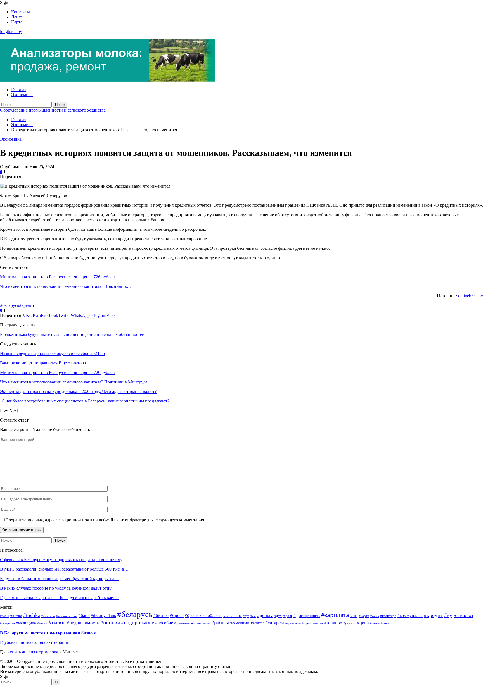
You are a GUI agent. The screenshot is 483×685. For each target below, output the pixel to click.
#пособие (164, 622)
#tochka (31, 615)
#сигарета (275, 622)
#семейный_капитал (247, 623)
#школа (375, 623)
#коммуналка (410, 615)
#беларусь (9, 305)
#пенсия (110, 622)
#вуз (246, 616)
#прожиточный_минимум (192, 623)
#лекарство (7, 623)
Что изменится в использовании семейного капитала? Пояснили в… (65, 286)
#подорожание (137, 622)
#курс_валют (458, 615)
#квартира (388, 616)
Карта (16, 22)
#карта (364, 616)
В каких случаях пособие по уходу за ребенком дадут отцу (56, 588)
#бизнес (161, 615)
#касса (374, 616)
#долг (287, 616)
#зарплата (335, 614)
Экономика (22, 94)
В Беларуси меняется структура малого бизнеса (48, 632)
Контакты (20, 12)
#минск (42, 623)
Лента (17, 17)
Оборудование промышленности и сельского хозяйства (53, 110)
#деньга (265, 615)
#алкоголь (48, 616)
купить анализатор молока (33, 651)
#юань (385, 623)
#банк (84, 615)
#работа (220, 622)
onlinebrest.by (470, 295)
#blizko (16, 616)
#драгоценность (306, 615)
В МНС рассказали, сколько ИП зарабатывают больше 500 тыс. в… (64, 569)
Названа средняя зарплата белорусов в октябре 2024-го (52, 353)
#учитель (349, 623)
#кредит (26, 305)
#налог (57, 622)
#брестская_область (203, 615)
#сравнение (293, 623)
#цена (363, 622)
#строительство (312, 623)
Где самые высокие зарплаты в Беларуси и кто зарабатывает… (59, 597)
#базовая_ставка (66, 616)
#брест (177, 615)
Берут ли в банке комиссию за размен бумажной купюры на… (59, 578)
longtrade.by (11, 31)
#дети (278, 616)
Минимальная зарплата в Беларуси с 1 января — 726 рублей (57, 276)
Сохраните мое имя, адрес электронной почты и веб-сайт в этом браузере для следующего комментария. (105, 519)
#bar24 (4, 616)
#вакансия (232, 615)
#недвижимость (83, 622)
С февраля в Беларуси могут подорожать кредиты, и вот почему (61, 559)
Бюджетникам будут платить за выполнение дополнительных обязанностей (72, 334)
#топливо (333, 622)
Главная (18, 89)
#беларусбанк (103, 615)
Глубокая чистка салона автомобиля (34, 642)
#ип (353, 615)
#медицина (26, 622)
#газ (253, 616)
